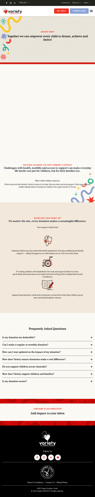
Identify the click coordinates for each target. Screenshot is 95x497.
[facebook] (7, 3)
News (86, 3)
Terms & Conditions (35, 482)
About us (75, 3)
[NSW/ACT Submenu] (28, 2)
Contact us (66, 3)
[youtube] (58, 457)
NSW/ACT (23, 3)
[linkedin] (15, 3)
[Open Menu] (91, 11)
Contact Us (50, 482)
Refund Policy (62, 482)
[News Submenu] (89, 2)
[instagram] (11, 3)
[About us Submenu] (80, 2)
